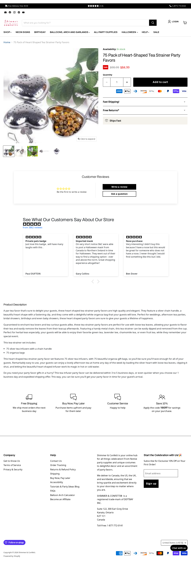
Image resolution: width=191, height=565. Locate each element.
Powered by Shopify (11, 556)
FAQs (53, 490)
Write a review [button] (119, 186)
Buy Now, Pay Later (60, 478)
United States (172, 542)
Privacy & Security (12, 469)
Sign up (151, 483)
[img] (97, 224)
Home (6, 42)
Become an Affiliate (60, 499)
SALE (156, 32)
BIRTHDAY (40, 32)
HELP (145, 32)
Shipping (55, 473)
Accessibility (56, 482)
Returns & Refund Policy (63, 469)
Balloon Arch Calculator (62, 495)
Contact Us (56, 460)
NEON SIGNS (23, 32)
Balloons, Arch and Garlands (69, 32)
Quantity (107, 74)
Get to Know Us (11, 460)
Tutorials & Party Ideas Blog (64, 486)
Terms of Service (12, 465)
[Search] (153, 23)
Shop (6, 32)
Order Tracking (58, 465)
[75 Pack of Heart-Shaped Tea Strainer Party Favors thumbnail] (8, 151)
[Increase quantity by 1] (127, 82)
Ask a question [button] (119, 193)
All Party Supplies (105, 32)
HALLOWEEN (129, 32)
